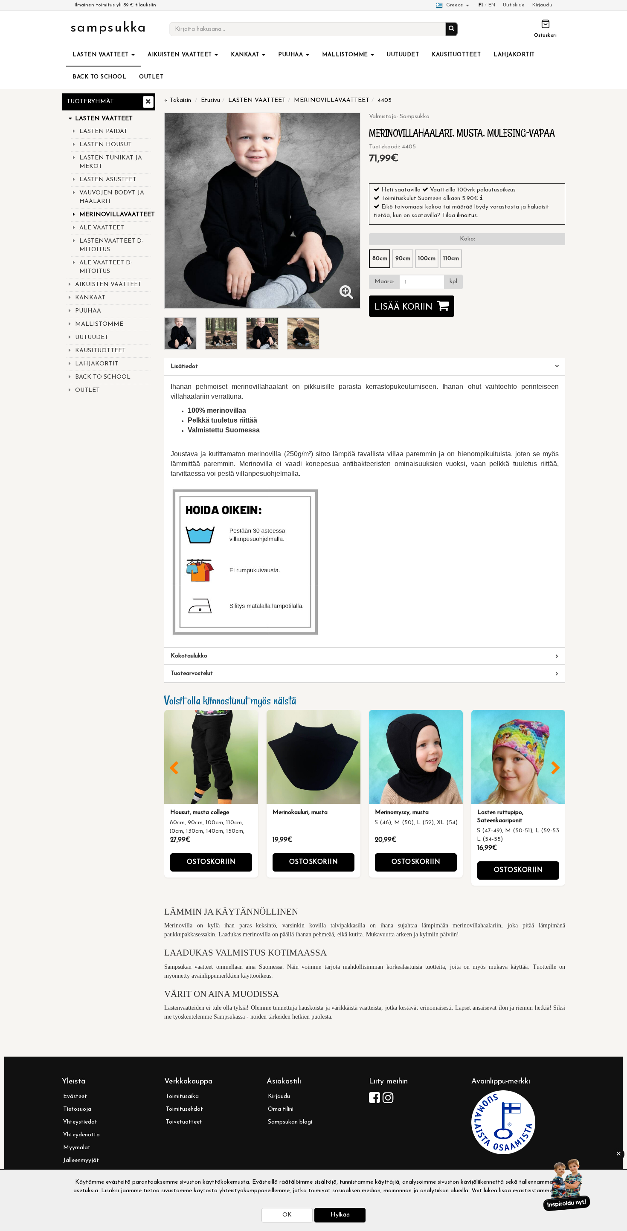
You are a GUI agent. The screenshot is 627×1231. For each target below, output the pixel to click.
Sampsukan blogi (290, 1122)
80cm (379, 258)
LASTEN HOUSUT (105, 145)
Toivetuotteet (183, 1122)
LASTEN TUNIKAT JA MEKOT (110, 162)
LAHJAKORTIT (514, 55)
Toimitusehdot (184, 1109)
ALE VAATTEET (101, 228)
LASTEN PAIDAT (103, 131)
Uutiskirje (514, 5)
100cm (426, 258)
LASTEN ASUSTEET (107, 180)
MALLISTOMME (346, 55)
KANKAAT (246, 55)
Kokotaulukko (189, 656)
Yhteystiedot (80, 1122)
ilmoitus (467, 215)
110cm (451, 258)
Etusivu (210, 100)
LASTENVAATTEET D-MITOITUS (111, 245)
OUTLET (151, 77)
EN (491, 5)
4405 (384, 100)
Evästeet (75, 1096)
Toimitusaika (182, 1096)
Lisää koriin (403, 307)
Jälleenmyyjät (81, 1160)
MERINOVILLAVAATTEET (115, 214)
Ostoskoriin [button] (211, 862)
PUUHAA (291, 55)
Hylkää (340, 1215)
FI (481, 5)
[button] (481, 198)
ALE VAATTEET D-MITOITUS (106, 267)
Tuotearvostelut (192, 673)
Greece (454, 5)
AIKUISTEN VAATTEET (181, 55)
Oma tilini (280, 1109)
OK (287, 1215)
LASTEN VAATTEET (102, 55)
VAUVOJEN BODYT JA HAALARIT (111, 197)
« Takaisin (177, 100)
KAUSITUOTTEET (456, 55)
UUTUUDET (403, 55)
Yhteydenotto (81, 1135)
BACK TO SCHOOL (99, 77)
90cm (402, 258)
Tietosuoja (77, 1109)
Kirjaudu (542, 5)
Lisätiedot (184, 366)
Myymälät (76, 1147)
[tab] (364, 366)
